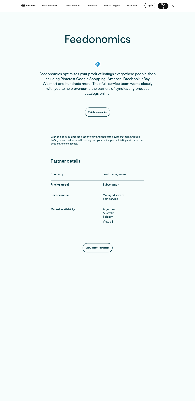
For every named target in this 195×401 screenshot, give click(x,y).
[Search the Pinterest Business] (173, 6)
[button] (123, 222)
